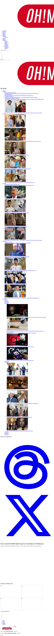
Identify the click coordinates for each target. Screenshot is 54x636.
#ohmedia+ (4, 40)
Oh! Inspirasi (7, 361)
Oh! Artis (4, 113)
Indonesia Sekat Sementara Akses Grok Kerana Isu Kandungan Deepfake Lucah (20, 360)
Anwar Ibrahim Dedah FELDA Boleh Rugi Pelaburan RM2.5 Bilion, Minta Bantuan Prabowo (20, 270)
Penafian (4, 595)
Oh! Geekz (6, 303)
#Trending (4, 31)
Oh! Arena (6, 300)
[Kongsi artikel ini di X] (28, 540)
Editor (4, 593)
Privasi (4, 594)
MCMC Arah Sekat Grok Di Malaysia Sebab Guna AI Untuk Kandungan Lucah (20, 346)
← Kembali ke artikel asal (4, 583)
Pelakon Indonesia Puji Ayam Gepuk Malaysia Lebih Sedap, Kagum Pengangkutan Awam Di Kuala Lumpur (23, 141)
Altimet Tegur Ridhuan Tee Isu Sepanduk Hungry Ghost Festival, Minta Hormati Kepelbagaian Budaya (22, 297)
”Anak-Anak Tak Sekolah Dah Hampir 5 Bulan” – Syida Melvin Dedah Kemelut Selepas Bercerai (21, 97)
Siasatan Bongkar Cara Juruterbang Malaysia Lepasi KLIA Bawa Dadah (17, 212)
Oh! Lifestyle (7, 432)
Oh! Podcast (7, 433)
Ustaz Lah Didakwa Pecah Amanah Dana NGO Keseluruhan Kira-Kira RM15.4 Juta (19, 95)
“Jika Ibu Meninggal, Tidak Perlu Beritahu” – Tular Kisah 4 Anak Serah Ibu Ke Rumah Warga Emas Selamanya (23, 240)
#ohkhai (6, 48)
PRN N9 (6, 37)
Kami (3, 592)
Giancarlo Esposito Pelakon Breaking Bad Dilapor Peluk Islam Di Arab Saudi (20, 430)
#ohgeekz (4, 35)
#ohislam (4, 34)
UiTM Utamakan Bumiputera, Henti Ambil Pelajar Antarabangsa (15, 284)
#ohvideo (6, 46)
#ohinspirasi (7, 44)
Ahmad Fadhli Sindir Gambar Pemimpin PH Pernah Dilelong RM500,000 (17, 256)
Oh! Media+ (5, 298)
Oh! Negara (4, 241)
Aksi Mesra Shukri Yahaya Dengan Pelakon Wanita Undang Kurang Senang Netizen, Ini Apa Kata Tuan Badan (23, 112)
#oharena (4, 39)
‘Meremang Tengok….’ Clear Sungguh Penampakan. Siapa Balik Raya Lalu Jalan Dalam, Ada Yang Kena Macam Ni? (26, 317)
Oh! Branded (7, 302)
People (6, 605)
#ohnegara (4, 36)
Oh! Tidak (4, 183)
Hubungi (4, 596)
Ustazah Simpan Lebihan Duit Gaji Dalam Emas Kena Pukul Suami (16, 226)
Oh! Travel (6, 434)
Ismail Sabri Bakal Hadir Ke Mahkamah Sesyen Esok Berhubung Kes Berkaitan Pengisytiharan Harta (22, 93)
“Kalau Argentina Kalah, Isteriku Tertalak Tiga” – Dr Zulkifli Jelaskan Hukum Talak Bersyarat (22, 403)
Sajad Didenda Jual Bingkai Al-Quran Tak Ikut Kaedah (16, 389)
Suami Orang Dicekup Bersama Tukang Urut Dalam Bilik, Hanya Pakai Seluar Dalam (19, 185)
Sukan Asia (4, 30)
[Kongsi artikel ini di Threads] (28, 488)
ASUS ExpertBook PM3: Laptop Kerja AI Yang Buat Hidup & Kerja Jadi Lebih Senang (21, 332)
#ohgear (6, 41)
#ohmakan (6, 45)
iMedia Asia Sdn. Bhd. (12, 605)
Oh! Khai (6, 431)
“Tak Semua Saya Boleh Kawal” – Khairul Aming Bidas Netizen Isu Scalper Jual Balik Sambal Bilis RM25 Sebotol (24, 99)
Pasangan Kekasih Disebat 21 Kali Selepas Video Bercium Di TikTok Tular (19, 417)
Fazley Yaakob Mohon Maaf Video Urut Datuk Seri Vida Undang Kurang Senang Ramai (19, 182)
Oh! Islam (6, 362)
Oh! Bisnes (6, 301)
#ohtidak (4, 33)
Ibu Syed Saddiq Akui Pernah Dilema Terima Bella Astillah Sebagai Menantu (17, 168)
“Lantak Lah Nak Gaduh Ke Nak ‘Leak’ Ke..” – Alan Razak (15, 127)
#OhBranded (7, 47)
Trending (4, 91)
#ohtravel (4, 38)
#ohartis (4, 32)
